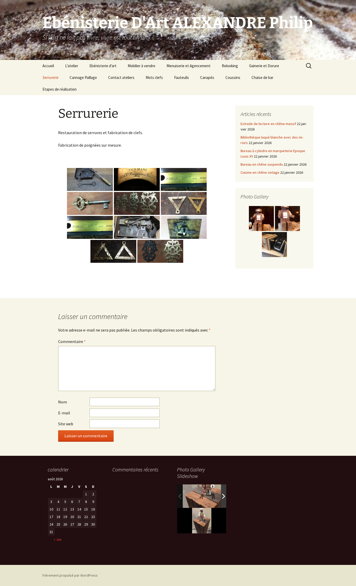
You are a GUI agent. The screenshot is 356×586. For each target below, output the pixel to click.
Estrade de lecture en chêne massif (268, 123)
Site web (65, 423)
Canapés (207, 77)
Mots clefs (154, 77)
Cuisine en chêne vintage (260, 172)
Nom (62, 401)
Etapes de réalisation (59, 89)
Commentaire (72, 341)
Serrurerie (50, 77)
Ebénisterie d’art (102, 65)
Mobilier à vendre (141, 65)
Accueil (48, 65)
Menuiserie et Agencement (189, 65)
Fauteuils (181, 77)
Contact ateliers (121, 77)
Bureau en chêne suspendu (262, 164)
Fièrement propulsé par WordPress (70, 575)
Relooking (230, 65)
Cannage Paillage (83, 77)
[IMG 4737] (206, 496)
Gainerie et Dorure (264, 65)
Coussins (232, 77)
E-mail (64, 412)
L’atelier (71, 65)
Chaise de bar (262, 77)
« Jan (58, 539)
